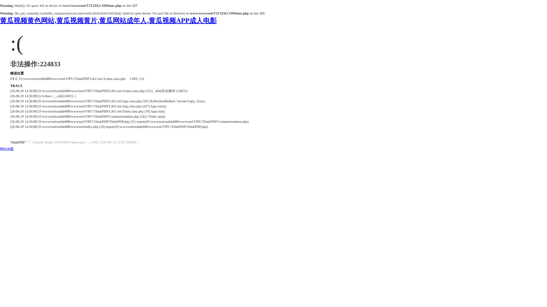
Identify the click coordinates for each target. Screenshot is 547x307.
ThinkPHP (17, 142)
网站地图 (7, 149)
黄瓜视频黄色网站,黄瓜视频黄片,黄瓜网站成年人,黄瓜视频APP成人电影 (108, 20)
